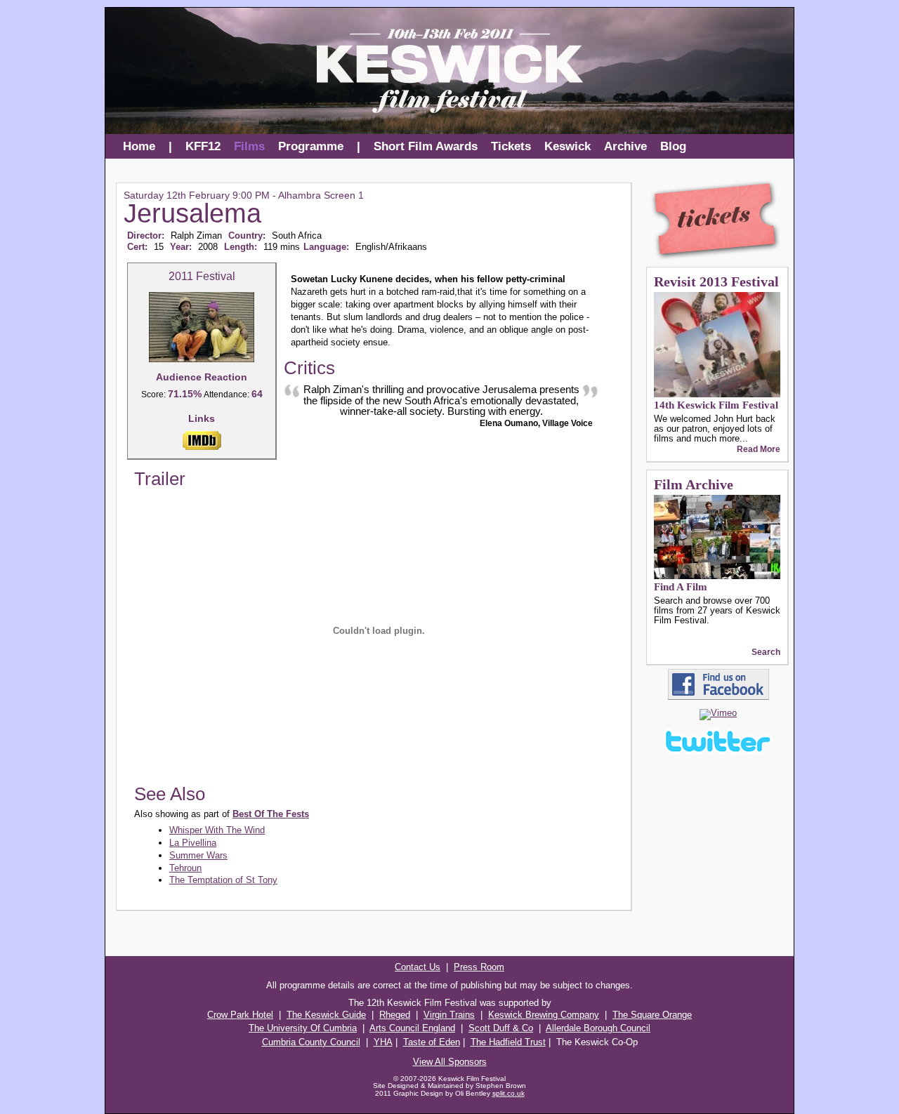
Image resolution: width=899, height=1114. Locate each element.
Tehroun (185, 868)
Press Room (479, 967)
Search (766, 652)
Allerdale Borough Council (598, 1028)
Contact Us (417, 967)
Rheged (394, 1014)
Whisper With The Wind (217, 830)
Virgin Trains (449, 1014)
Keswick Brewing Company (543, 1014)
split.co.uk (508, 1093)
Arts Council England (412, 1028)
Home (139, 146)
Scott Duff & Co (500, 1028)
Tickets (511, 146)
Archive (625, 146)
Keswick (567, 146)
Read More (758, 449)
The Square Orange (652, 1014)
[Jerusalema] (201, 359)
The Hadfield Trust (508, 1042)
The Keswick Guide (326, 1014)
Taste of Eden (431, 1042)
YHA (383, 1042)
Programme (310, 146)
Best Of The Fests (270, 814)
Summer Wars (198, 855)
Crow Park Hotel (240, 1014)
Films (249, 146)
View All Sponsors (450, 1061)
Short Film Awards (426, 146)
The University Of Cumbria (303, 1028)
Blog (673, 146)
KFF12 (203, 146)
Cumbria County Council (311, 1042)
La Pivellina (192, 842)
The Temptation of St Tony (223, 880)
